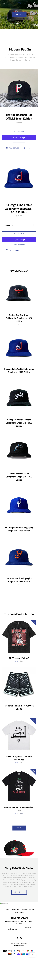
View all (19, 828)
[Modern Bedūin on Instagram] (21, 938)
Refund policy (19, 912)
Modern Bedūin (23, 943)
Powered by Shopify (19, 945)
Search (6, 909)
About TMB (15, 909)
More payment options (19, 142)
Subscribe (28, 927)
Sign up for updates (19, 918)
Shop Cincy (19, 892)
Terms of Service (28, 909)
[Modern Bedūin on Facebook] (17, 938)
